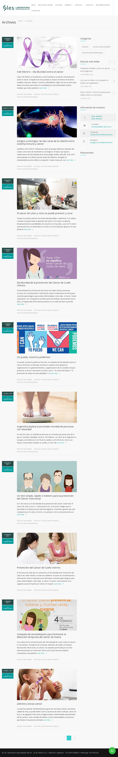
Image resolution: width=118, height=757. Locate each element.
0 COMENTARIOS (8, 45)
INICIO (33, 5)
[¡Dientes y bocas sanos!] (47, 684)
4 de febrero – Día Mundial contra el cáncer (40, 71)
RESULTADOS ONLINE (45, 5)
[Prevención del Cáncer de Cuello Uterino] (47, 548)
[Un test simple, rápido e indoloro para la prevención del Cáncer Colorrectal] (47, 476)
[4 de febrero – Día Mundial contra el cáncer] (47, 52)
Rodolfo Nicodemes (24, 94)
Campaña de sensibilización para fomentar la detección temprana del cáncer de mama (41, 636)
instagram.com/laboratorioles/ (101, 142)
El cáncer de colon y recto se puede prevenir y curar (45, 213)
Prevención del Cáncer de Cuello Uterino (38, 567)
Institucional (35, 10)
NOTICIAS (78, 5)
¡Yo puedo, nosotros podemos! (33, 357)
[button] (112, 750)
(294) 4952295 (96, 119)
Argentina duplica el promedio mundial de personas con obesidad (45, 428)
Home (20, 21)
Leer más (42, 88)
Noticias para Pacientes (50, 94)
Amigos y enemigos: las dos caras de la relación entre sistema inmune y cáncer (46, 142)
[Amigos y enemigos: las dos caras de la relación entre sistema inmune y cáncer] (47, 122)
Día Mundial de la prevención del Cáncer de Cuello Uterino (44, 284)
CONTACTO (89, 5)
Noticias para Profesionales (27, 97)
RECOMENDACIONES (103, 5)
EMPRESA (68, 5)
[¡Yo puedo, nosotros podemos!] (47, 337)
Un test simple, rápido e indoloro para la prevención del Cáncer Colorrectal (45, 497)
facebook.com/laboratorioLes (101, 134)
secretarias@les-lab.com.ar (101, 127)
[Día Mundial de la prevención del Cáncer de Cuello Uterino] (47, 263)
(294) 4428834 (96, 116)
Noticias (37, 94)
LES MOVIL (58, 5)
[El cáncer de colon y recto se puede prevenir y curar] (47, 194)
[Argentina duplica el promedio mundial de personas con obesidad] (47, 407)
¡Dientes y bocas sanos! (29, 703)
